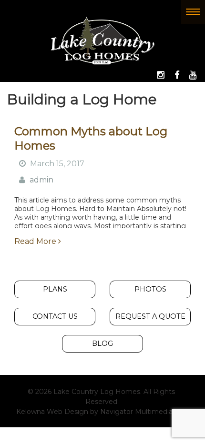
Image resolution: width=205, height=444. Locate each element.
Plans (55, 289)
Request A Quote (150, 316)
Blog (102, 343)
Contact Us (55, 316)
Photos (150, 289)
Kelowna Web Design (52, 411)
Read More (36, 241)
